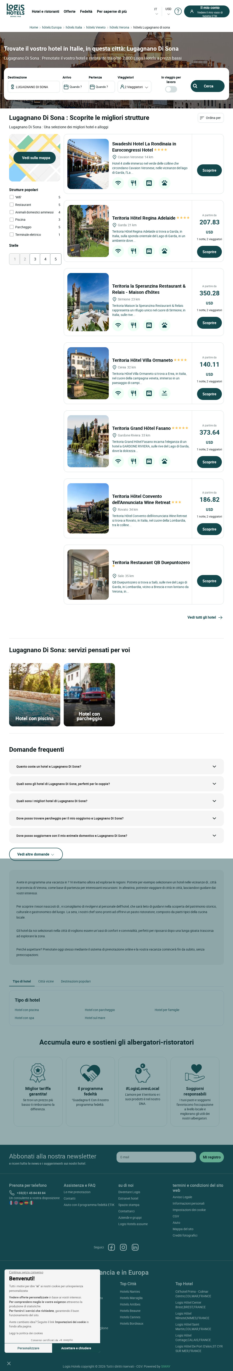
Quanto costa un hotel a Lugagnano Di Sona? (48, 766)
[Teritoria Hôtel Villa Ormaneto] (88, 373)
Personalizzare (28, 1348)
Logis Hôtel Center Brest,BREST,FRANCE (190, 1304)
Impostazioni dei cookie (189, 1210)
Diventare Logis (129, 1192)
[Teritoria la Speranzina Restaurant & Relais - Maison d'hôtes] (88, 302)
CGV (176, 1216)
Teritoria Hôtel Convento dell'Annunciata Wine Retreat (142, 499)
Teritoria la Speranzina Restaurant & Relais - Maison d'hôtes (149, 289)
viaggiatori (126, 77)
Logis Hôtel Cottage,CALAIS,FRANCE (193, 1337)
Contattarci (126, 1211)
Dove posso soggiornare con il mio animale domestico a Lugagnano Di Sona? (71, 835)
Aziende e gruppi (130, 1217)
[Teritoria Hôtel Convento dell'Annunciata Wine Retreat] (88, 508)
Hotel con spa (24, 1018)
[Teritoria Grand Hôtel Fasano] (88, 441)
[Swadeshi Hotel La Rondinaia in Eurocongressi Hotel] (88, 164)
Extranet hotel (128, 1198)
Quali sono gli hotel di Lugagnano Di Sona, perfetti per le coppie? (63, 784)
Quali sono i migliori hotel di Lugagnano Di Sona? (51, 801)
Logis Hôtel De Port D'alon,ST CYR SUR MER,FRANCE (199, 1348)
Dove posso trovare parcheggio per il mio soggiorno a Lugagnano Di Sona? (70, 818)
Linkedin (135, 1247)
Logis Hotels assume (133, 1224)
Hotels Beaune (130, 1310)
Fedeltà (86, 11)
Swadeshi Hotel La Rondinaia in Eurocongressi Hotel (144, 147)
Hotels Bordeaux (131, 1323)
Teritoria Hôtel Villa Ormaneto (143, 360)
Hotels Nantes (130, 1291)
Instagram (123, 1247)
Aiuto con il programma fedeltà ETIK (89, 1205)
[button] (8, 1363)
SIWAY (165, 1366)
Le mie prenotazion (77, 1192)
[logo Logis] (15, 10)
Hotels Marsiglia (131, 1298)
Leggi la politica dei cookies (26, 1333)
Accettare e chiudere (76, 1348)
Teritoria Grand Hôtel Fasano (142, 428)
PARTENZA (95, 77)
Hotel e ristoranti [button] (45, 11)
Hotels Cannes (130, 1317)
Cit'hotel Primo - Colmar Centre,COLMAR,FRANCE (193, 1293)
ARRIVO (67, 77)
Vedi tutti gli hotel (201, 617)
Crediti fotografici (185, 1235)
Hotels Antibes (130, 1304)
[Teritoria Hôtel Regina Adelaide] (88, 231)
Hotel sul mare (95, 1018)
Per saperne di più (112, 11)
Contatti (69, 1198)
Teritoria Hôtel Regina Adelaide (144, 218)
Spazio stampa (128, 1205)
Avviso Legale (182, 1197)
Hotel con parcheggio (100, 1010)
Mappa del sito (183, 1229)
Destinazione (17, 77)
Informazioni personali (188, 1203)
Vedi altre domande (33, 854)
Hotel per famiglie (167, 1010)
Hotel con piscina (27, 1010)
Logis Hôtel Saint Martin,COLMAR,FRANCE (193, 1326)
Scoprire (209, 170)
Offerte (70, 11)
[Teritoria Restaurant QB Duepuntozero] (88, 574)
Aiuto (176, 1222)
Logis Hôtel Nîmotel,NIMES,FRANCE (192, 1315)
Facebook (111, 1247)
